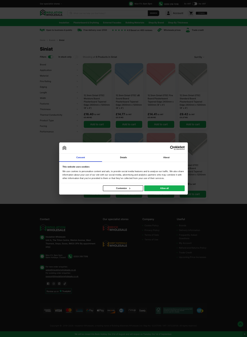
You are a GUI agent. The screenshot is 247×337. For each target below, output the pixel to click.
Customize (121, 188)
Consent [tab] (80, 157)
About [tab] (166, 157)
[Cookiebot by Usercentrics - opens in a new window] (172, 148)
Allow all (164, 188)
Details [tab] (123, 157)
